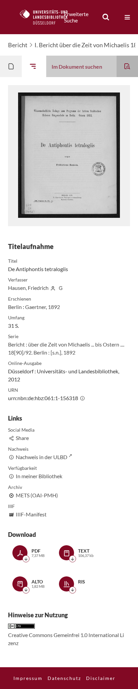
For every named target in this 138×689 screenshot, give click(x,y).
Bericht (17, 45)
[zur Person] (53, 288)
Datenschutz (64, 678)
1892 (54, 307)
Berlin (15, 307)
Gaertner (35, 307)
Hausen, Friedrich (28, 288)
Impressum (28, 678)
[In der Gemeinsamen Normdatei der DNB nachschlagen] (60, 288)
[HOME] (47, 17)
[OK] (106, 17)
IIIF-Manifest (31, 514)
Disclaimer (101, 678)
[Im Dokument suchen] (127, 66)
